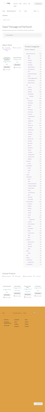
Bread (29, 179)
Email (15, 321)
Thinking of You (31, 154)
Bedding (29, 206)
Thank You (30, 152)
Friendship (30, 127)
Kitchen (29, 226)
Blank (29, 107)
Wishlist (15, 6)
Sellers (20, 3)
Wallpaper (31, 96)
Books (29, 253)
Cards (25, 11)
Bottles (29, 210)
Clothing (30, 62)
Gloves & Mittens (31, 67)
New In (26, 319)
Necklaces (30, 246)
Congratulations (31, 116)
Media (27, 250)
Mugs (29, 230)
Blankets (30, 208)
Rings (29, 248)
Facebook (16, 324)
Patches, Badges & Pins (32, 78)
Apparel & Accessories (11, 11)
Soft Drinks (30, 197)
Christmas (30, 114)
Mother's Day (30, 138)
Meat (29, 194)
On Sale (26, 321)
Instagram (16, 326)
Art (20, 11)
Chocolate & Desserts (32, 183)
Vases (29, 237)
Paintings (30, 91)
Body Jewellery (31, 242)
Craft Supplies (29, 165)
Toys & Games (29, 259)
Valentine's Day (31, 156)
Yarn (29, 172)
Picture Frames (31, 233)
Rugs (29, 235)
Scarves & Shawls (31, 80)
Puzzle (29, 163)
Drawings (30, 89)
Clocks (29, 215)
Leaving (29, 136)
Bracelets (30, 244)
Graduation (30, 134)
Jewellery (28, 239)
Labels (29, 168)
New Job (29, 145)
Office (29, 76)
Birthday (29, 105)
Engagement (30, 120)
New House (30, 143)
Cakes (29, 181)
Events (27, 174)
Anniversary (30, 100)
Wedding (29, 159)
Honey (29, 190)
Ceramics (30, 87)
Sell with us (6, 319)
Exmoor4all (9, 61)
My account (16, 3)
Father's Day (30, 125)
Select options (17, 64)
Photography (30, 94)
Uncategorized (29, 264)
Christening (30, 112)
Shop (29, 3)
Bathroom (30, 203)
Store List (25, 3)
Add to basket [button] (6, 67)
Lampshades (30, 228)
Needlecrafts (31, 219)
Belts (29, 58)
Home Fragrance (31, 224)
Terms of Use (6, 325)
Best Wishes (30, 103)
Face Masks (30, 64)
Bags (29, 55)
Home (3, 11)
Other (29, 170)
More (27, 255)
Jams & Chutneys (31, 192)
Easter (29, 118)
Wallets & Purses (31, 82)
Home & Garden (29, 201)
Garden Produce (31, 188)
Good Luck (30, 132)
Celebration (30, 109)
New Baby (30, 141)
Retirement (30, 147)
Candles (29, 212)
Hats (29, 71)
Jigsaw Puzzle (31, 262)
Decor (29, 217)
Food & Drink (5, 15)
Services (28, 257)
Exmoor (29, 123)
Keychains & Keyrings (32, 73)
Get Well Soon (31, 129)
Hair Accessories (31, 69)
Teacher (29, 150)
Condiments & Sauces (32, 185)
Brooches (30, 60)
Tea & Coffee (30, 199)
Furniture (30, 221)
